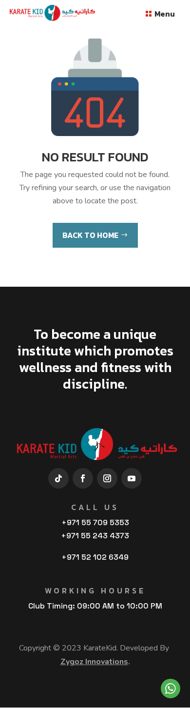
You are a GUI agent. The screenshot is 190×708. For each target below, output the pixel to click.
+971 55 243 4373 (95, 536)
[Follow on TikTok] (58, 478)
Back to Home (90, 235)
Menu (164, 14)
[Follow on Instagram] (107, 478)
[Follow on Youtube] (131, 478)
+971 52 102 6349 (95, 557)
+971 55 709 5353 (95, 522)
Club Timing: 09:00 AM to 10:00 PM (95, 606)
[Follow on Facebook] (83, 478)
